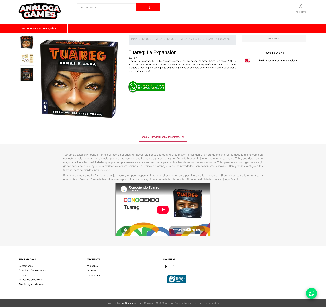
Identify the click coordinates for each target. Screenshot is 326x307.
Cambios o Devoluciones (32, 270)
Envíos (22, 275)
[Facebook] (166, 266)
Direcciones (93, 275)
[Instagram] (172, 266)
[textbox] (106, 7)
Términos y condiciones (31, 284)
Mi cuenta (301, 11)
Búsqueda (148, 7)
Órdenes (91, 270)
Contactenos (26, 265)
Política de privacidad (31, 279)
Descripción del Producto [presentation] (163, 136)
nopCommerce (129, 303)
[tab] (163, 137)
